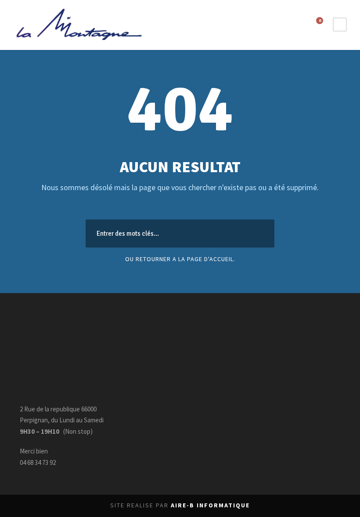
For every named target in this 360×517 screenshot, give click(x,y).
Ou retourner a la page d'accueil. (180, 259)
